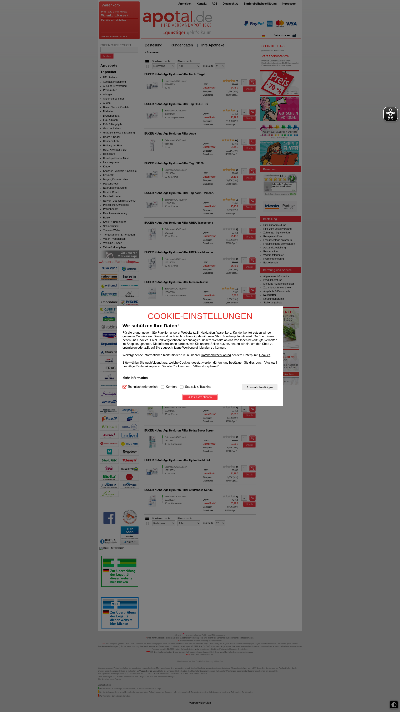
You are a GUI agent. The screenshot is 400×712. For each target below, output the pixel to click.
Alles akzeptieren (200, 397)
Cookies (264, 355)
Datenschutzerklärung (216, 355)
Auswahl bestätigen (259, 387)
